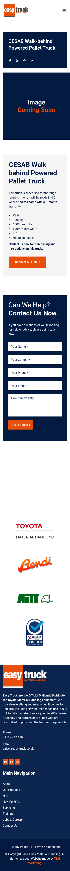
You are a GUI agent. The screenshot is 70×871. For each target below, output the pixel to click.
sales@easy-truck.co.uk (18, 748)
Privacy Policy (19, 847)
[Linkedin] (31, 60)
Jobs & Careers (13, 819)
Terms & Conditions (47, 847)
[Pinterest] (24, 60)
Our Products (11, 790)
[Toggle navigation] (55, 10)
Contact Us (10, 825)
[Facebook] (9, 60)
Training (8, 813)
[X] (17, 60)
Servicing (9, 807)
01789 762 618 (13, 737)
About (7, 784)
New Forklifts (11, 802)
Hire (5, 796)
